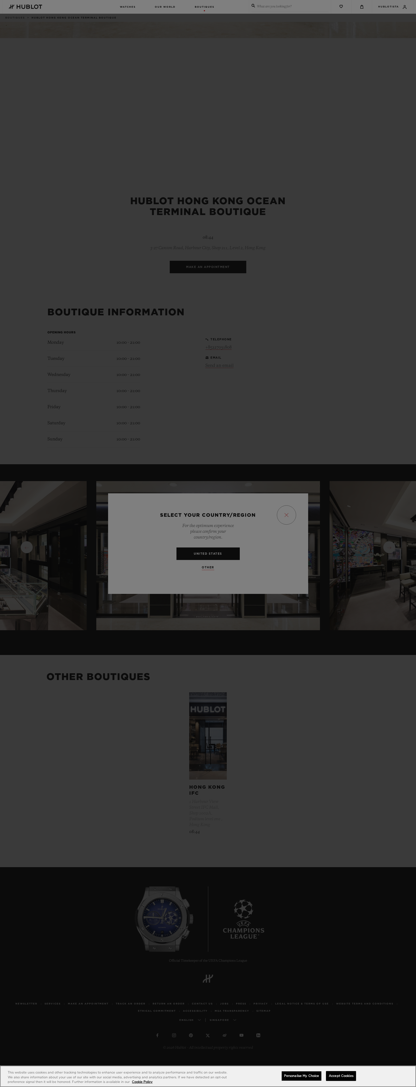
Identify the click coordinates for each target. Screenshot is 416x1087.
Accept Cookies (341, 1075)
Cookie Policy (142, 1082)
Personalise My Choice (301, 1075)
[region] (208, 1076)
